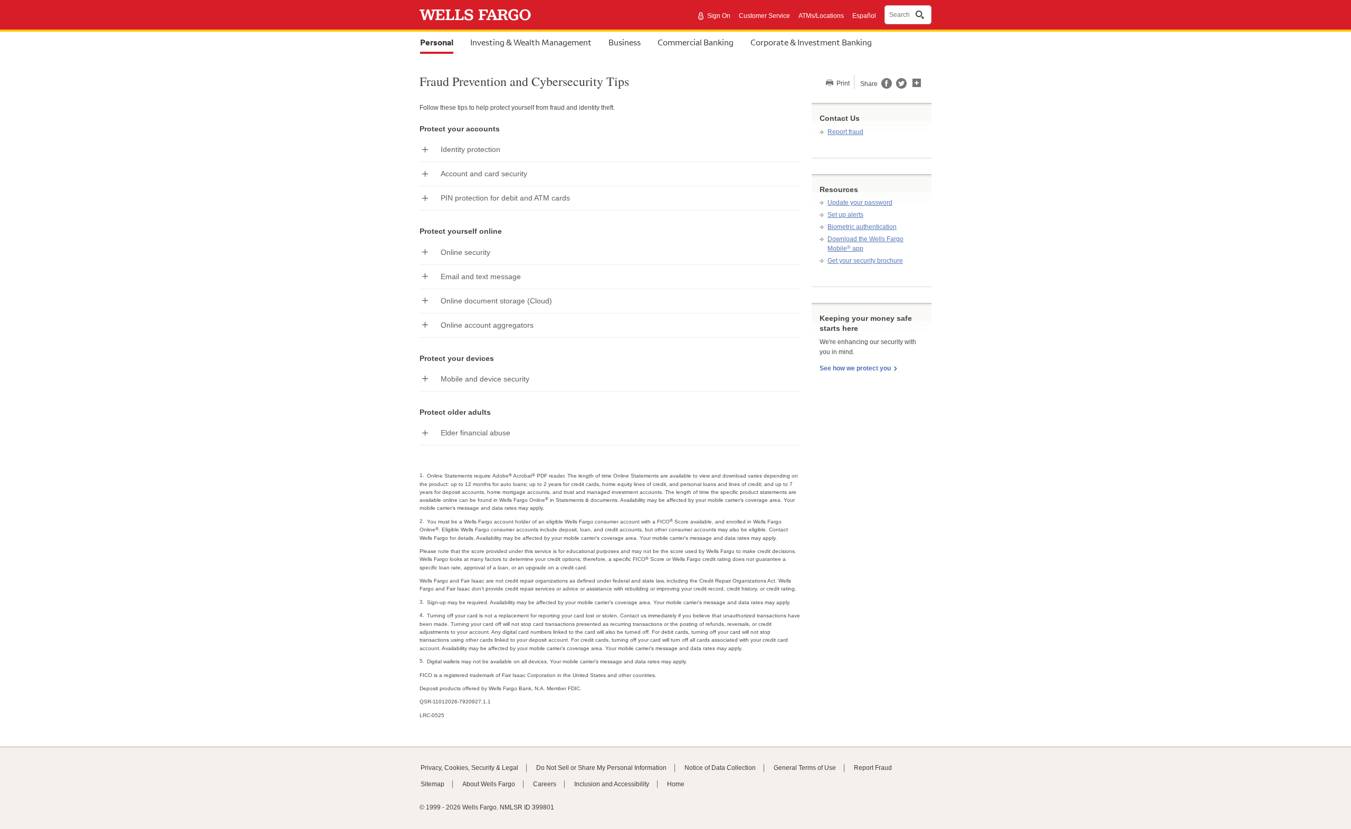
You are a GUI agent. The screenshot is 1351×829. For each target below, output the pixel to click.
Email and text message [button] (481, 276)
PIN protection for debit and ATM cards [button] (505, 198)
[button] (917, 82)
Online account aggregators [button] (487, 325)
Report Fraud (873, 767)
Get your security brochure (865, 260)
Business (624, 42)
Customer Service (764, 16)
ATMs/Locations (821, 16)
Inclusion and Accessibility (611, 784)
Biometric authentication (862, 227)
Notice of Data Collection (720, 767)
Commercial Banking (696, 42)
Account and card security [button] (484, 173)
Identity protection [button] (470, 149)
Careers (544, 784)
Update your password (859, 202)
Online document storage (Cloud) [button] (496, 301)
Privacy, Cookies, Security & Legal (469, 767)
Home (675, 784)
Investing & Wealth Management (531, 42)
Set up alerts (845, 214)
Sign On (718, 16)
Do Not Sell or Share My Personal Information (601, 767)
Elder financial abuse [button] (475, 432)
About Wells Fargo (488, 784)
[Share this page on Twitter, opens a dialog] (899, 86)
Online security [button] (465, 252)
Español (864, 16)
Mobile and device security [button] (485, 379)
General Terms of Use (805, 767)
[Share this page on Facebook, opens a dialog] (886, 86)
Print (842, 83)
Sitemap (432, 784)
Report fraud (845, 132)
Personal (436, 42)
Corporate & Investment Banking (811, 42)
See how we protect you (855, 368)
